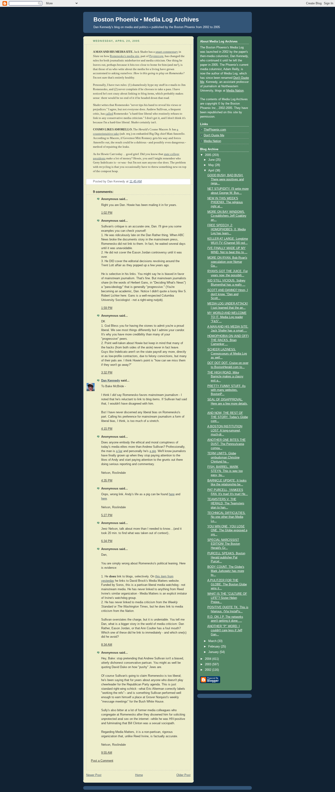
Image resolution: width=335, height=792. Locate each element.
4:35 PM (106, 480)
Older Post (183, 775)
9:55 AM (106, 752)
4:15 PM (106, 428)
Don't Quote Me (214, 135)
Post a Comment (102, 760)
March (212, 641)
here (172, 494)
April (211, 170)
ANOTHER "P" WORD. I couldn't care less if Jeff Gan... (224, 630)
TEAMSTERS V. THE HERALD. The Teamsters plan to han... (225, 503)
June (212, 159)
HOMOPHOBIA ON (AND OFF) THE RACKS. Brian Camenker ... (228, 340)
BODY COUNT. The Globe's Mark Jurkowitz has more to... (225, 570)
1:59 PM (106, 308)
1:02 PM (106, 212)
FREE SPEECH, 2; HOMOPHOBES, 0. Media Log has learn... (226, 229)
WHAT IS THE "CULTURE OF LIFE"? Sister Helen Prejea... (227, 597)
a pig (152, 451)
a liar (119, 451)
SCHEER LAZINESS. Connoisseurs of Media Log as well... (227, 353)
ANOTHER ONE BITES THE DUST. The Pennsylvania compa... (226, 444)
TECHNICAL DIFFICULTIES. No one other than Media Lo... (226, 517)
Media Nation (235, 90)
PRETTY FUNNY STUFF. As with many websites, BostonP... (226, 390)
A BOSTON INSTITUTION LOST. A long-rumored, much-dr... (224, 430)
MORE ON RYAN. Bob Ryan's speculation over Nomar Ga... (227, 261)
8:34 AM (106, 644)
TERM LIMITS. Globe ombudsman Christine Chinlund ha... (223, 457)
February (214, 646)
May (211, 165)
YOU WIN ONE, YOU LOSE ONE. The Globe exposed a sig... (227, 530)
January (214, 652)
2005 (208, 155)
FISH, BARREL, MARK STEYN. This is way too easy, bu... (225, 470)
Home (139, 775)
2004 (208, 658)
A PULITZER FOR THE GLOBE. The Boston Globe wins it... (227, 584)
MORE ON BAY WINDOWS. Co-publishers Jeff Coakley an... (226, 215)
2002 (208, 669)
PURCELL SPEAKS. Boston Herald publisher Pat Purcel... (226, 557)
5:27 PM (106, 515)
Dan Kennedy (110, 380)
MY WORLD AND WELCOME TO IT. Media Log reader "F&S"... (227, 317)
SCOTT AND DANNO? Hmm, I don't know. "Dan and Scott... (227, 294)
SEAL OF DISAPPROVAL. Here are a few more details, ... (227, 403)
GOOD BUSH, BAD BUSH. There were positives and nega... (225, 179)
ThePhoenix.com (215, 129)
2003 (208, 664)
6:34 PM (106, 541)
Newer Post (93, 775)
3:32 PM (106, 372)
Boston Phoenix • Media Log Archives (146, 19)
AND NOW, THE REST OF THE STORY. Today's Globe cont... (227, 417)
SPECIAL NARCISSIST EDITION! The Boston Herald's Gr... (223, 544)
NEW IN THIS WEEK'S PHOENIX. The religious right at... (225, 202)
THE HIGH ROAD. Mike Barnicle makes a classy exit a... (225, 376)
